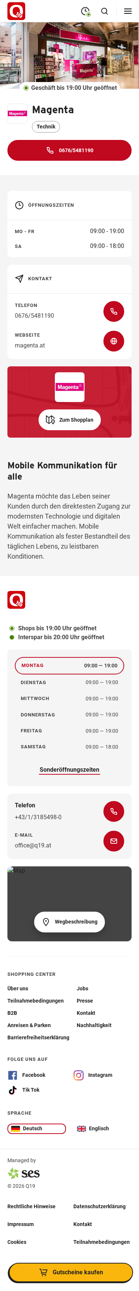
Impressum (20, 1224)
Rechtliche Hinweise (31, 1206)
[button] (70, 419)
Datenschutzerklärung (99, 1206)
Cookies (16, 1242)
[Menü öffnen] (127, 11)
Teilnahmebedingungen (101, 1242)
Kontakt (82, 1224)
